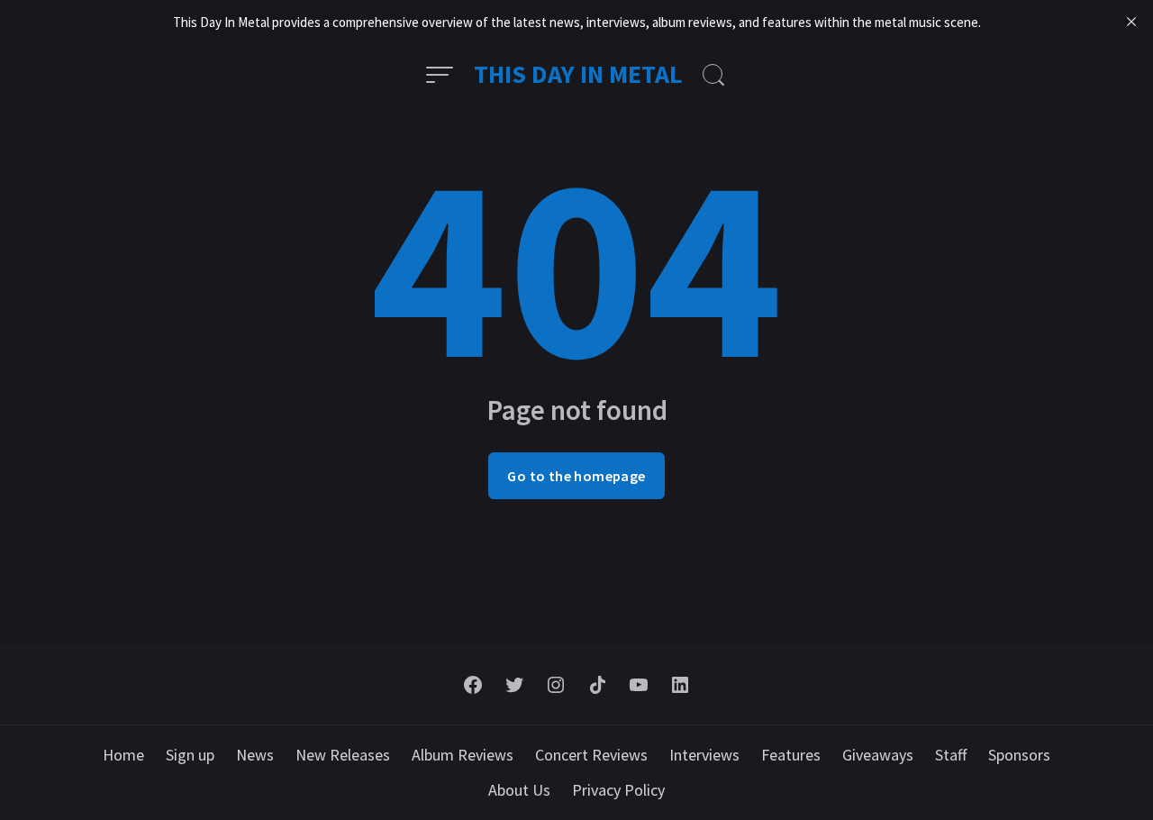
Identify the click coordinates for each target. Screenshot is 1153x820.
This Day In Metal (578, 74)
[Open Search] (713, 75)
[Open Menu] (440, 75)
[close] (1131, 21)
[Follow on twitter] (514, 684)
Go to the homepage (576, 476)
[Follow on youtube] (638, 684)
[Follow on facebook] (473, 684)
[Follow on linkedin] (680, 684)
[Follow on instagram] (555, 684)
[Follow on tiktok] (597, 684)
